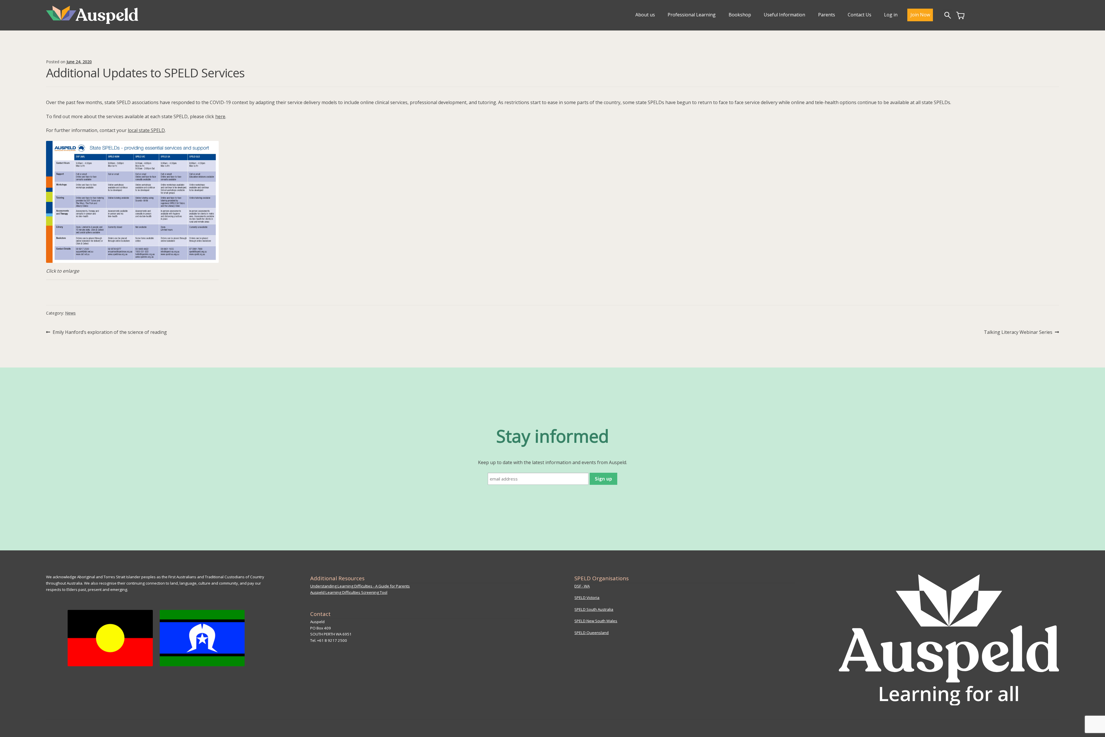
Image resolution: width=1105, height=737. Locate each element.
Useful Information (784, 15)
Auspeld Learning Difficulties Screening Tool (348, 592)
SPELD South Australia (593, 609)
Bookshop (740, 15)
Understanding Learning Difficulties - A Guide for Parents (360, 586)
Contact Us (859, 15)
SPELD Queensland (591, 632)
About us (645, 15)
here (220, 116)
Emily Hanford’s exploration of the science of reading (109, 332)
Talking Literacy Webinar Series (1018, 332)
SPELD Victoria (586, 597)
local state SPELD (146, 130)
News (70, 313)
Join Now (920, 15)
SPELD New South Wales (595, 620)
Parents (826, 15)
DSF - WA (582, 586)
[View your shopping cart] (960, 17)
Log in (891, 15)
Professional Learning (692, 15)
